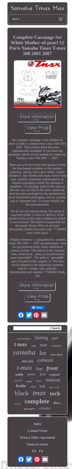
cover (18, 380)
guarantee (29, 408)
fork (43, 374)
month (18, 404)
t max (20, 344)
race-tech (56, 354)
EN (34, 451)
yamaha (24, 352)
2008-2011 (27, 361)
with (33, 345)
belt (42, 386)
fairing (41, 337)
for (42, 353)
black (22, 393)
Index (37, 424)
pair (55, 338)
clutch (33, 386)
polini (29, 381)
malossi (53, 379)
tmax (39, 393)
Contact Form (37, 430)
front (52, 368)
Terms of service (37, 444)
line (39, 368)
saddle (19, 374)
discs (56, 403)
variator (56, 345)
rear (43, 344)
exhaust (45, 360)
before (39, 381)
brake (21, 385)
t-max (24, 367)
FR (41, 451)
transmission (24, 338)
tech (55, 393)
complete (37, 401)
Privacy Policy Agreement (37, 437)
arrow (31, 374)
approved (54, 387)
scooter (45, 408)
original (55, 374)
